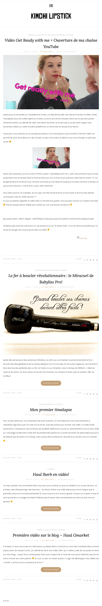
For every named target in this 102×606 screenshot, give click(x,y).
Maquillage (34, 35)
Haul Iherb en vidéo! (51, 474)
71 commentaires (66, 287)
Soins (54, 530)
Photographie (47, 404)
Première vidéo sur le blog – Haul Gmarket (51, 535)
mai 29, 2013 (32, 479)
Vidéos (70, 35)
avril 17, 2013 (32, 540)
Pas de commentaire (66, 52)
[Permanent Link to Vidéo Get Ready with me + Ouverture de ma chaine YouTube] (51, 108)
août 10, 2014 (30, 52)
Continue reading (51, 383)
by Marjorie (47, 52)
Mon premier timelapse (51, 409)
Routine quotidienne (53, 35)
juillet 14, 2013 (32, 415)
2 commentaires (66, 479)
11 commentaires (67, 415)
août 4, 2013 (32, 287)
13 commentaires (66, 540)
